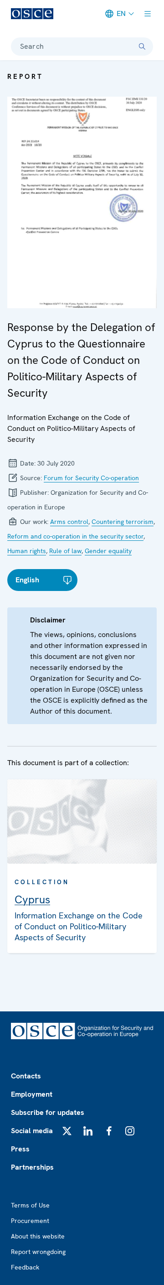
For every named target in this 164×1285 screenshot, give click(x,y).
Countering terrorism (123, 522)
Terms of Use (30, 1205)
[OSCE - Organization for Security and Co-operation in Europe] (32, 13)
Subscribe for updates (47, 1112)
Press (20, 1149)
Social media (32, 1130)
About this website (38, 1236)
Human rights (26, 551)
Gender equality (108, 551)
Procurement (30, 1221)
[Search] (142, 46)
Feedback (25, 1267)
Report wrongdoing (38, 1252)
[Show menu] (147, 14)
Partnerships (32, 1167)
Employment (31, 1094)
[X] (67, 1131)
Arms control (69, 522)
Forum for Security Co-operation (91, 478)
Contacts (26, 1076)
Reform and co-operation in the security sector (75, 536)
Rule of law (65, 551)
